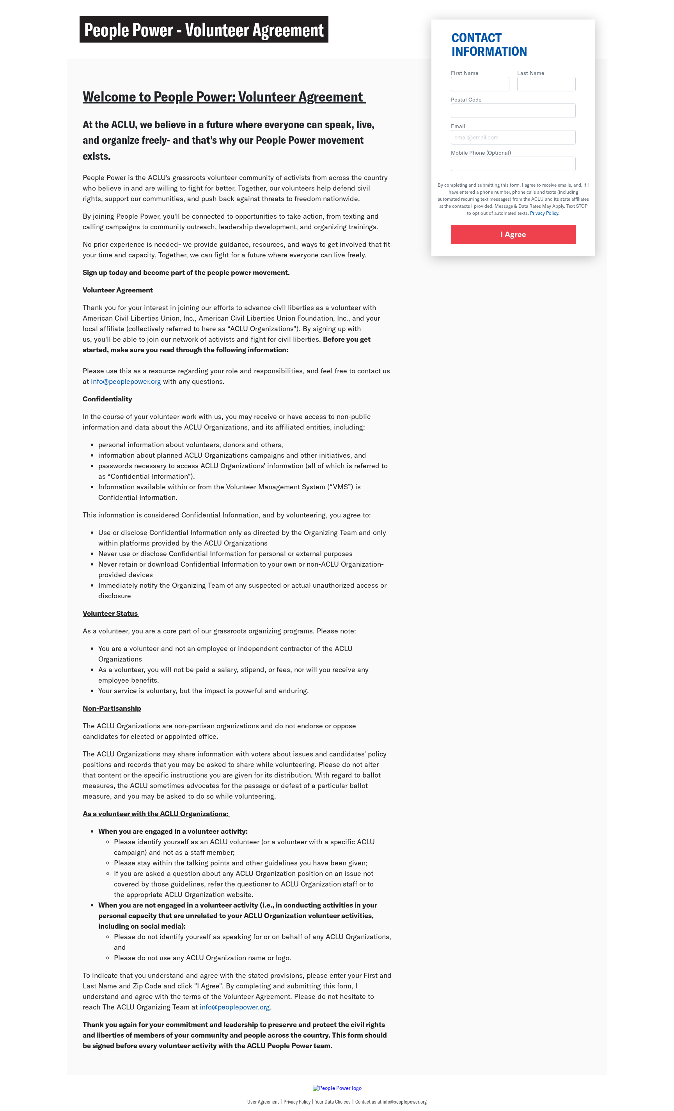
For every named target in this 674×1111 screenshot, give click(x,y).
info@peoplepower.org (126, 381)
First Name (464, 73)
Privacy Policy (544, 213)
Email (458, 126)
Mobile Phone (481, 152)
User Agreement (263, 1102)
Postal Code (466, 99)
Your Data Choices (333, 1102)
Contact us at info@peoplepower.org (391, 1102)
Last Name (530, 73)
